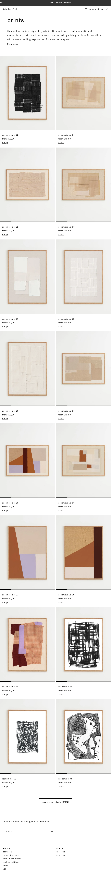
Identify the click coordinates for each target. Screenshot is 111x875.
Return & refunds (11, 855)
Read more (12, 44)
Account (94, 9)
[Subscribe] (50, 831)
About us (7, 848)
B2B (5, 869)
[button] (104, 9)
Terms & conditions (12, 858)
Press (6, 865)
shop (5, 142)
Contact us (8, 852)
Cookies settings (11, 862)
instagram (60, 855)
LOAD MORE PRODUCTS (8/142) (55, 802)
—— (86, 9)
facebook (60, 848)
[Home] (10, 9)
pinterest (60, 852)
